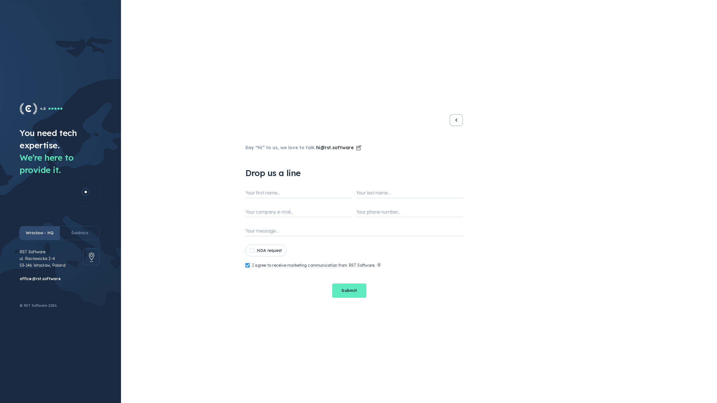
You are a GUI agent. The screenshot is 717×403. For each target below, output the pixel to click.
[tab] (40, 233)
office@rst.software (40, 278)
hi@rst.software (335, 147)
